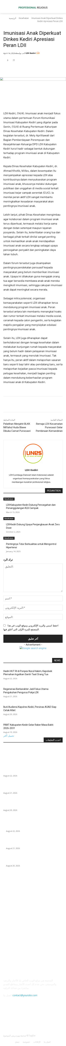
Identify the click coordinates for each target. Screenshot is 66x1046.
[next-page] (6, 553)
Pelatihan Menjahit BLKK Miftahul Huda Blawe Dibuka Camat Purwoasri (17, 427)
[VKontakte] (49, 1019)
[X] (25, 68)
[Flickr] (32, 1019)
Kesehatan (24, 18)
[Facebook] (17, 68)
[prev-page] (4, 553)
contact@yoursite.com (25, 995)
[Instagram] (40, 1019)
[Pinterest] (33, 68)
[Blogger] (15, 1019)
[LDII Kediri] (38, 53)
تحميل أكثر (8, 735)
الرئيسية (12, 18)
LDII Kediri (31, 53)
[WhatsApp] (40, 68)
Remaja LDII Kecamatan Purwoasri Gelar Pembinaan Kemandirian (49, 427)
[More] (48, 68)
